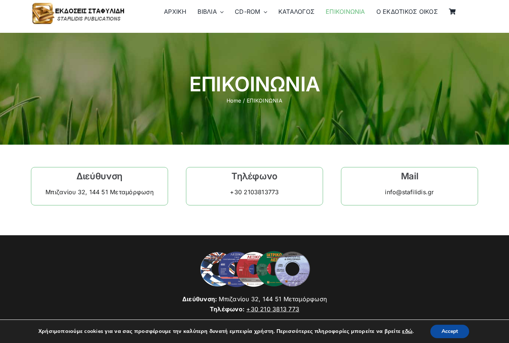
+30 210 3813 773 (272, 309)
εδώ (407, 331)
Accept (450, 331)
